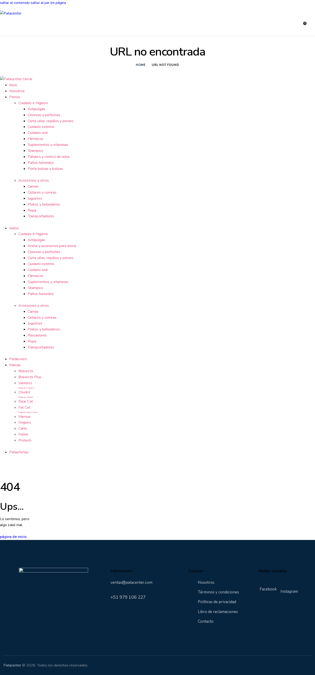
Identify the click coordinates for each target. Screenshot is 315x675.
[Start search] (312, 26)
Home (141, 65)
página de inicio (13, 536)
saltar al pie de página (48, 2)
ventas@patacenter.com (131, 582)
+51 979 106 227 (128, 597)
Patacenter (12, 665)
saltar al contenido (15, 2)
